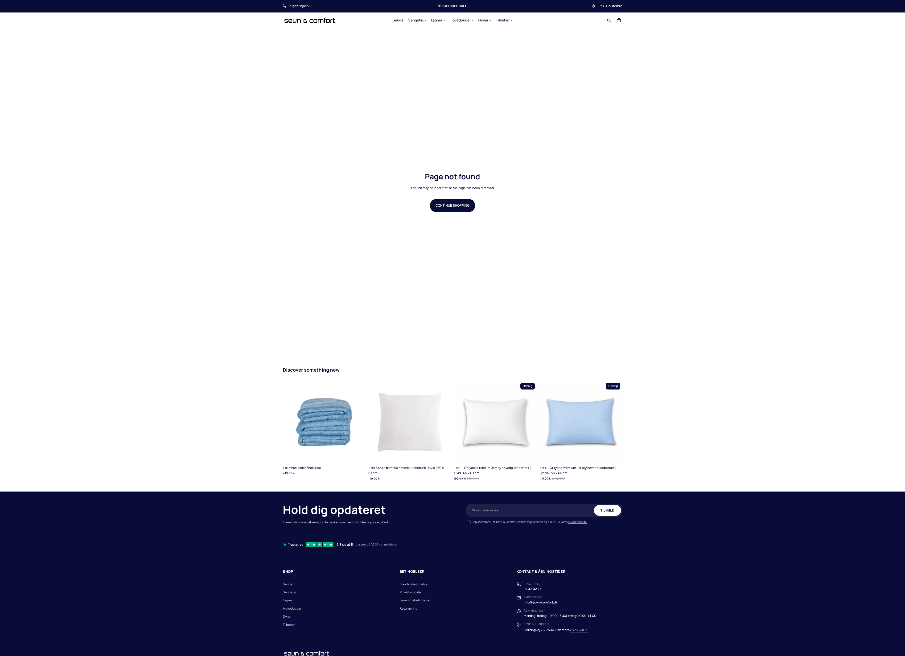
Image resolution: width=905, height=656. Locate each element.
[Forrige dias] (290, 422)
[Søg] (609, 20)
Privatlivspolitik (410, 592)
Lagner (288, 600)
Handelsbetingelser (414, 584)
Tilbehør (289, 625)
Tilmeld (607, 510)
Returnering (408, 609)
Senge (287, 584)
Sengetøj (289, 592)
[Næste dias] (358, 422)
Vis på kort (577, 630)
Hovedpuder (292, 609)
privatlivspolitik (577, 522)
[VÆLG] (358, 456)
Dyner (287, 617)
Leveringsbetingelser (415, 600)
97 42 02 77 (532, 589)
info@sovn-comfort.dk (540, 602)
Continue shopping (452, 205)
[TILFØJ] (444, 456)
